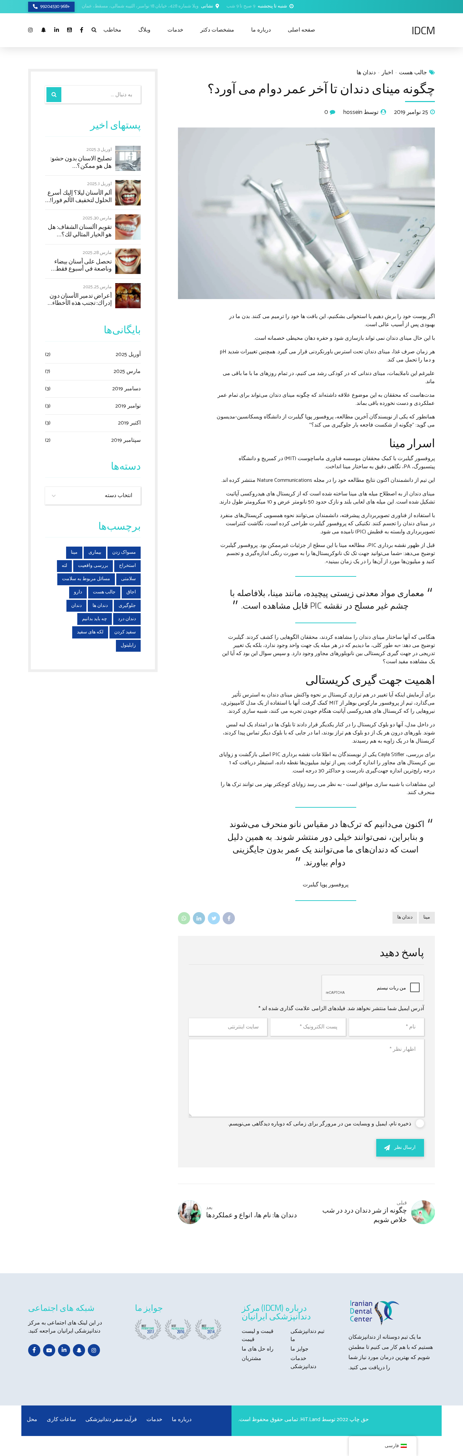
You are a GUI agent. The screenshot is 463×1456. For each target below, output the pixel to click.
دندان (76, 606)
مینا (426, 917)
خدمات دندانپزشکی (303, 1362)
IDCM (423, 30)
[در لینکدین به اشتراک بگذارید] (199, 918)
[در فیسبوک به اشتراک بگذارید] (229, 918)
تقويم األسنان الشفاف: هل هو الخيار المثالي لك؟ (80, 230)
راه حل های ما (258, 1349)
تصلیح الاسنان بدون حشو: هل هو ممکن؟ (81, 162)
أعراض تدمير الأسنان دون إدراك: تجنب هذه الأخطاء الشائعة (80, 299)
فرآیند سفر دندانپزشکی (111, 1419)
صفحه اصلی (301, 30)
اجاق (131, 592)
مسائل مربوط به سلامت (86, 579)
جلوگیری (127, 606)
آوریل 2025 (128, 355)
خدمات (175, 30)
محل (32, 1419)
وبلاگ (144, 30)
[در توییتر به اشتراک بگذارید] (214, 918)
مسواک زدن (124, 552)
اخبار (387, 72)
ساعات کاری (61, 1419)
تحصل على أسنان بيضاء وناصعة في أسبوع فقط (83, 265)
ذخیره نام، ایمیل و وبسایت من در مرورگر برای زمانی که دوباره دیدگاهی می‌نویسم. (319, 1123)
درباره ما (261, 30)
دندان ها (366, 72)
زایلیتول (128, 645)
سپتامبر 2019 (126, 440)
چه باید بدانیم (94, 619)
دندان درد (127, 619)
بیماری (94, 552)
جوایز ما (299, 1349)
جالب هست (413, 72)
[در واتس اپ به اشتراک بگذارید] (184, 918)
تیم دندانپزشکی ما (307, 1335)
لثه (64, 566)
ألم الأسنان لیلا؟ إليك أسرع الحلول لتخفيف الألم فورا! (79, 196)
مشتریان (251, 1358)
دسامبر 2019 (126, 389)
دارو (78, 592)
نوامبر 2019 (128, 406)
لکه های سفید (90, 632)
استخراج (127, 566)
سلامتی (128, 579)
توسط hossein (361, 112)
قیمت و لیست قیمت (258, 1335)
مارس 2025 (127, 372)
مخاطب (112, 30)
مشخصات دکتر (217, 30)
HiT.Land (310, 1419)
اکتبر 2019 (129, 423)
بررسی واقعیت (93, 566)
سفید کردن (125, 632)
